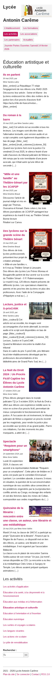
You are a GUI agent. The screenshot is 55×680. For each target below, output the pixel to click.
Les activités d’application (15, 586)
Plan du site (9, 674)
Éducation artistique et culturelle (20, 607)
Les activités (10, 34)
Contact (35, 674)
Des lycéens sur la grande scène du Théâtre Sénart (15, 235)
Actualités (28, 39)
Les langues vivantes (13, 631)
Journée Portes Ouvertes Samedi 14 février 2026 (26, 47)
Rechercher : (10, 650)
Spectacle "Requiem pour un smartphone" (15, 445)
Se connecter (23, 674)
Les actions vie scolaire (14, 636)
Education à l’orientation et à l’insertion (22, 613)
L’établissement (12, 28)
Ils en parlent (11, 74)
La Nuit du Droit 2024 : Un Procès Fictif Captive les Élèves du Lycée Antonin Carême (14, 378)
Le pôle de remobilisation (15, 642)
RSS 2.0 (45, 674)
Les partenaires (12, 39)
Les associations (28, 34)
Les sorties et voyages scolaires (19, 625)
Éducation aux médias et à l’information (22, 601)
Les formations (30, 28)
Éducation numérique (13, 619)
